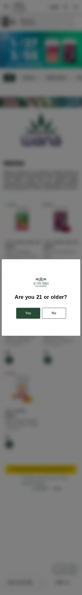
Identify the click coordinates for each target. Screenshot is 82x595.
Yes (28, 313)
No (54, 313)
